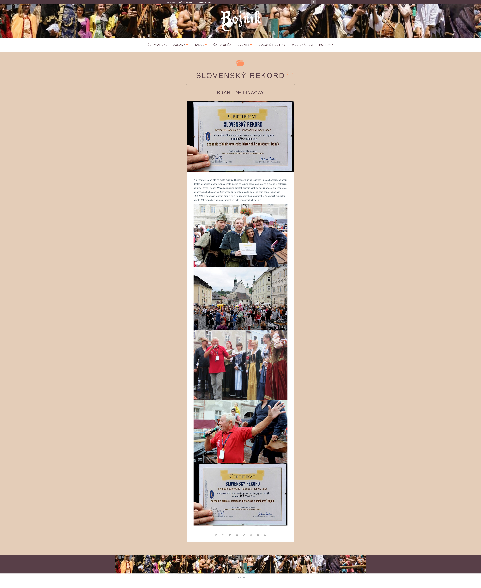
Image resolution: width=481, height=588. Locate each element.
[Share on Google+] (216, 535)
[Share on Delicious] (244, 535)
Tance (200, 44)
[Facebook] (306, 2)
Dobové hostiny (272, 44)
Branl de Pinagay (240, 92)
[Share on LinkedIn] (258, 535)
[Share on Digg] (237, 535)
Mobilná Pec (302, 44)
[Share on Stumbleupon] (251, 535)
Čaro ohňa (222, 44)
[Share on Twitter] (230, 535)
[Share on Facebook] (223, 535)
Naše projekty (185, 2)
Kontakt (171, 2)
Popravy (326, 44)
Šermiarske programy (167, 44)
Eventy (244, 44)
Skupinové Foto (204, 2)
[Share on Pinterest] (265, 535)
